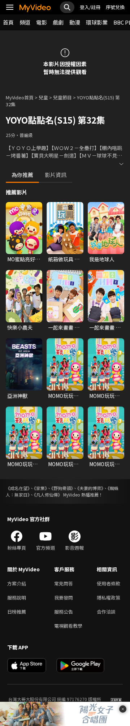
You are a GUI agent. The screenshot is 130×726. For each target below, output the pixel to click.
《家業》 (40, 488)
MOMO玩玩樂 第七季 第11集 (64, 395)
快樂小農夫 (19, 327)
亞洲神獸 (17, 395)
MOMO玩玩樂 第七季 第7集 (104, 464)
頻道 (25, 22)
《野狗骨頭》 (62, 488)
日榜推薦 (16, 611)
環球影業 (97, 22)
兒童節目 (62, 97)
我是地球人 (101, 259)
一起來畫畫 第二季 (105, 327)
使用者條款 (108, 583)
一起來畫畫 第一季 (63, 327)
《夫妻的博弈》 (90, 488)
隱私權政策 (108, 597)
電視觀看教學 (68, 625)
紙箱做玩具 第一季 (63, 259)
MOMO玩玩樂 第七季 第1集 (104, 395)
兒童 (43, 97)
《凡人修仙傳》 (48, 494)
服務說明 (16, 597)
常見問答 (63, 583)
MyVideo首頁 (20, 97)
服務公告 (63, 611)
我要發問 (63, 597)
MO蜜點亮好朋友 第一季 (23, 259)
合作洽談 (106, 611)
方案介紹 (16, 583)
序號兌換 (115, 7)
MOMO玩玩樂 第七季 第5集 (22, 464)
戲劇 (58, 22)
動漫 (74, 22)
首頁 (8, 22)
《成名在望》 (18, 488)
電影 (41, 22)
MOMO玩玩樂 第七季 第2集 (63, 464)
